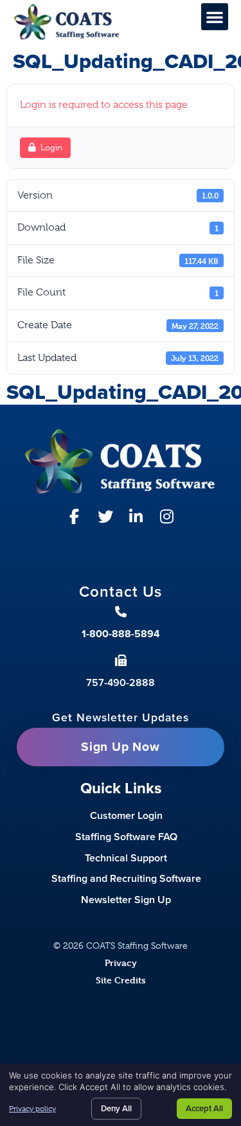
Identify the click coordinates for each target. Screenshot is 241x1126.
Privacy (121, 962)
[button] (214, 16)
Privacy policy (32, 1108)
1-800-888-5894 (121, 633)
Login (51, 147)
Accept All (204, 1108)
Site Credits (121, 979)
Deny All (116, 1108)
